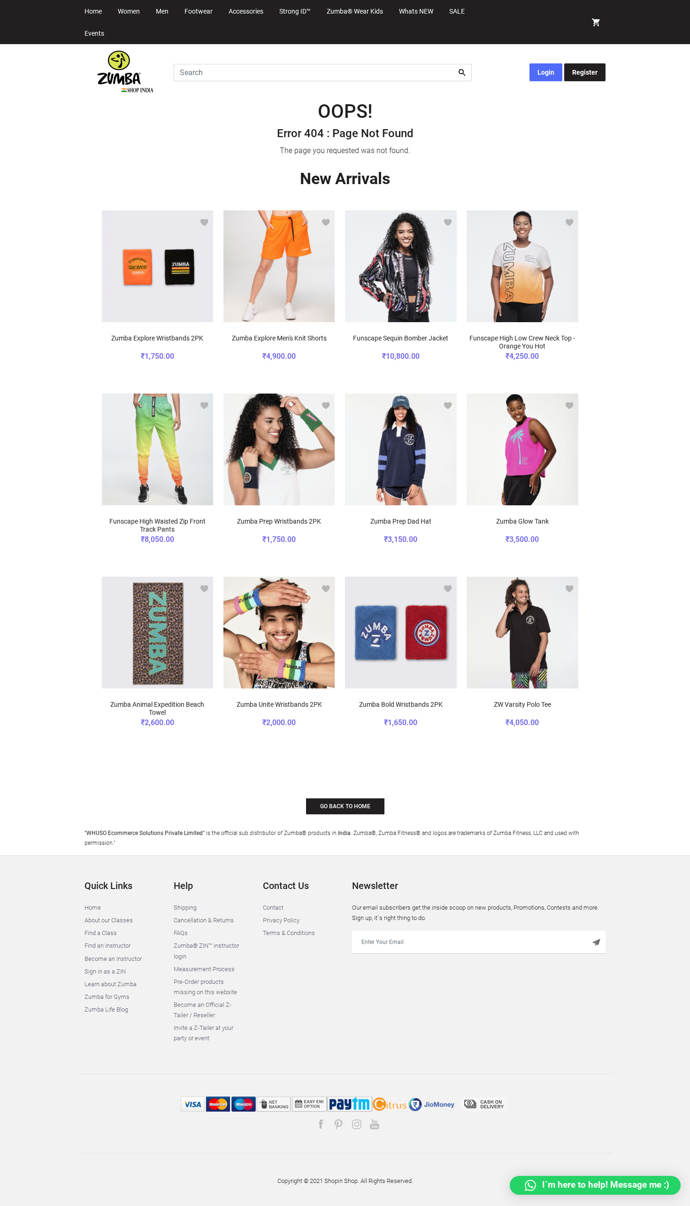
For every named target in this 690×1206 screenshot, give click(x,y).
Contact (273, 907)
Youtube (374, 1124)
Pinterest (339, 1124)
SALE (457, 11)
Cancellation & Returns (204, 920)
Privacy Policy (281, 920)
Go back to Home (345, 806)
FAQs (181, 932)
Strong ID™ (295, 11)
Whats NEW (416, 11)
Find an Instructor (107, 945)
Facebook (321, 1124)
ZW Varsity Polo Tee (522, 704)
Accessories (246, 11)
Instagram (356, 1124)
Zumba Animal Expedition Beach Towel (157, 708)
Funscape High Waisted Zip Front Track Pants (157, 525)
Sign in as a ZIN (105, 971)
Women (129, 11)
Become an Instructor (113, 958)
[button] (596, 23)
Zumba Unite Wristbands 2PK (279, 704)
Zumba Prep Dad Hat (400, 521)
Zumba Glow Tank (522, 521)
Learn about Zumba (110, 984)
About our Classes (108, 920)
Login (545, 72)
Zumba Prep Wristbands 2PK (279, 521)
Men (162, 11)
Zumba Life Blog (106, 1009)
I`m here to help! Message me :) (604, 1184)
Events (94, 33)
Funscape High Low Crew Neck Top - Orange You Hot (522, 342)
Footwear (198, 11)
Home (93, 11)
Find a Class (100, 932)
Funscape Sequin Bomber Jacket (400, 338)
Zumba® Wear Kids (355, 11)
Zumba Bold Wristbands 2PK (401, 704)
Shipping (185, 907)
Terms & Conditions (289, 932)
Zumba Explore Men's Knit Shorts (279, 338)
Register (585, 72)
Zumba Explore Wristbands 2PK (157, 338)
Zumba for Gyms (107, 996)
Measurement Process (204, 969)
